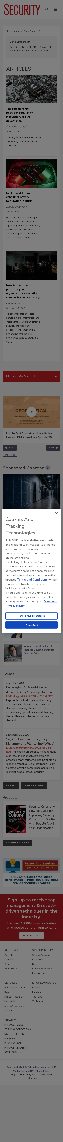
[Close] (56, 513)
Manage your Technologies (31, 615)
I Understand (31, 624)
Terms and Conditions (32, 580)
